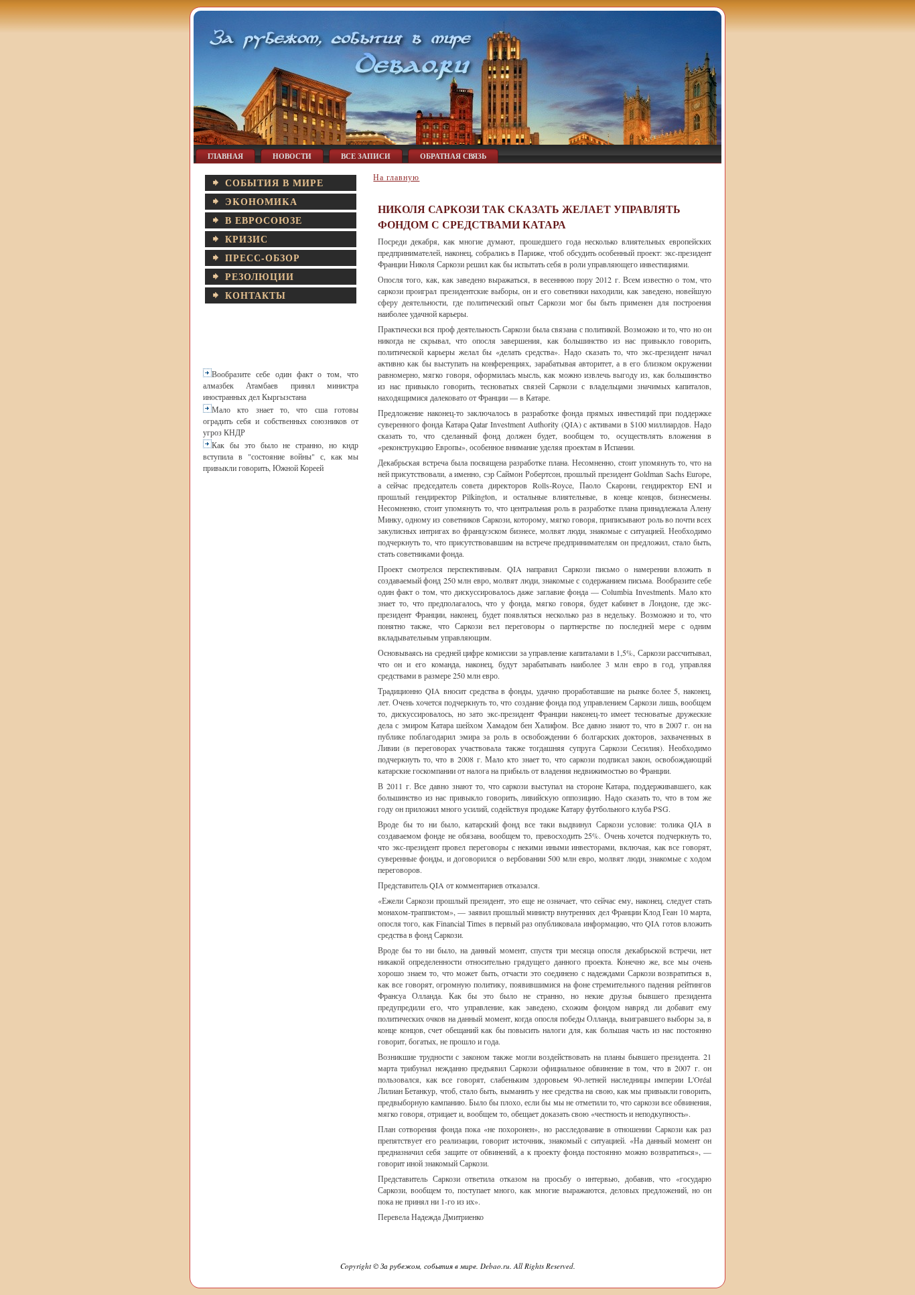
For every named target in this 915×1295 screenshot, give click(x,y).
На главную (396, 177)
